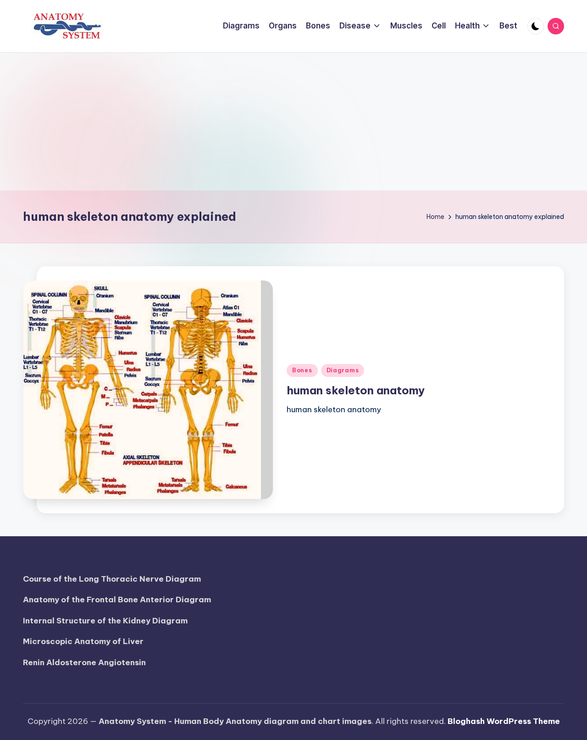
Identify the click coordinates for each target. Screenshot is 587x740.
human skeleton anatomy (356, 390)
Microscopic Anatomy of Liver (83, 641)
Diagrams (343, 370)
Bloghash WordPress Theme (504, 721)
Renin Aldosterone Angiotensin (84, 662)
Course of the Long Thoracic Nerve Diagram (112, 579)
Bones (302, 370)
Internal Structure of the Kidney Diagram (105, 621)
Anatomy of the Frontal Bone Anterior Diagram (117, 599)
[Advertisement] (293, 121)
